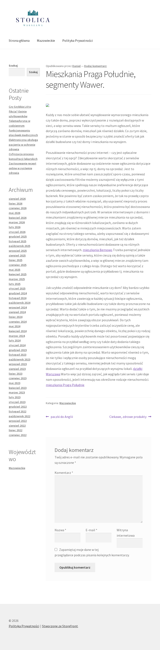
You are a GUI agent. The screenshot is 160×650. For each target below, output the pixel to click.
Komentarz (64, 472)
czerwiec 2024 (17, 322)
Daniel (76, 66)
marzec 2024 (17, 336)
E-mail (91, 530)
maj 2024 (14, 326)
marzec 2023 (17, 392)
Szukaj (13, 65)
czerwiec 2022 (17, 435)
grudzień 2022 (18, 406)
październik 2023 (19, 359)
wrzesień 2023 (18, 364)
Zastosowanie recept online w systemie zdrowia (22, 168)
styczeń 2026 (17, 232)
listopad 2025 (17, 241)
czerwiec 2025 (17, 265)
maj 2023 (14, 383)
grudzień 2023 (18, 350)
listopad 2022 (17, 411)
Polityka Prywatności (77, 40)
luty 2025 (14, 284)
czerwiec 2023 (17, 378)
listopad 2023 (17, 355)
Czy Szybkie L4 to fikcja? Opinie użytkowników (20, 111)
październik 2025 (19, 246)
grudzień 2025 (18, 236)
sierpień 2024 (17, 312)
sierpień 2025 (17, 255)
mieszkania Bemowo (97, 250)
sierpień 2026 (17, 199)
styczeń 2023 (17, 402)
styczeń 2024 (17, 345)
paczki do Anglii (61, 417)
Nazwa (60, 530)
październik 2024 (19, 303)
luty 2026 (14, 227)
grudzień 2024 (18, 293)
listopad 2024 (17, 298)
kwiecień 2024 (17, 331)
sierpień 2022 (17, 425)
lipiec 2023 (15, 374)
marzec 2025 (17, 279)
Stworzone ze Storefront (60, 626)
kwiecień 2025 (17, 274)
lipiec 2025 (15, 260)
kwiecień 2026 (17, 218)
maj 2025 (14, 270)
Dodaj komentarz (95, 66)
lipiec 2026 (15, 203)
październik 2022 (19, 416)
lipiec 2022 (15, 430)
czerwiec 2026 (17, 208)
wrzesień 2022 (18, 421)
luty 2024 (14, 340)
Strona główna (19, 40)
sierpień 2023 (17, 369)
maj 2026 (14, 213)
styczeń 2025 (17, 288)
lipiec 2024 (15, 317)
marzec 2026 (17, 222)
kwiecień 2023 (17, 388)
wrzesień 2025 (18, 251)
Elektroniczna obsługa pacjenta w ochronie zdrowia (23, 144)
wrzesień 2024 (18, 307)
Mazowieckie (46, 40)
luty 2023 (14, 397)
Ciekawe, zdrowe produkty (127, 417)
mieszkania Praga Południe (65, 385)
